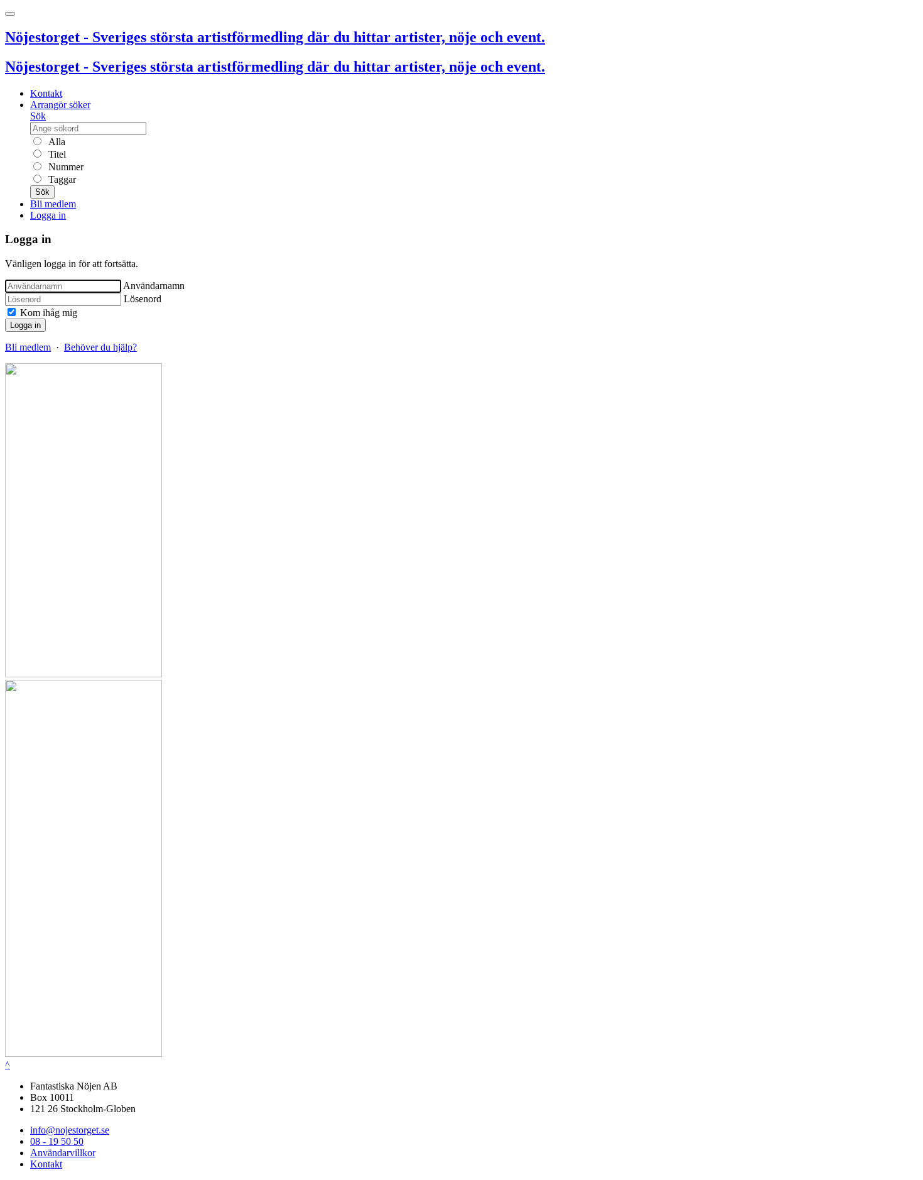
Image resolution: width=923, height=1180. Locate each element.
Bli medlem (53, 204)
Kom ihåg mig (47, 312)
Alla (55, 141)
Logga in (48, 215)
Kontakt (46, 93)
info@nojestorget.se (69, 1130)
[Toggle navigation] (10, 14)
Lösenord (142, 298)
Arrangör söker (60, 104)
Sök (38, 116)
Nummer (65, 166)
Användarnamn (154, 285)
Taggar (61, 179)
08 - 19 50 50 (57, 1141)
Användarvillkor (62, 1152)
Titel (56, 154)
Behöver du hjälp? (100, 347)
